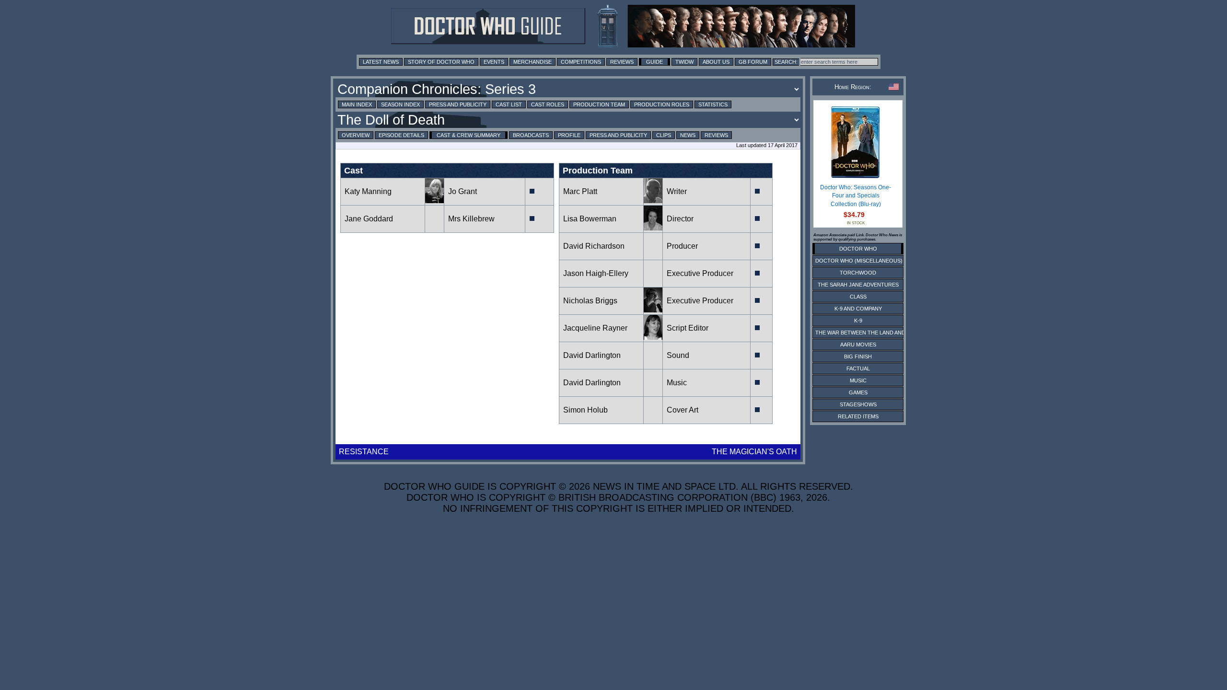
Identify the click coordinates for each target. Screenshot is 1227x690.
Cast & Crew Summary (468, 135)
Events (494, 62)
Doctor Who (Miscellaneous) (859, 261)
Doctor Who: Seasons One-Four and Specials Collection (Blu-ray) (855, 195)
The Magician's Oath (754, 452)
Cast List (509, 104)
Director (680, 219)
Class (858, 296)
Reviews (622, 62)
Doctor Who (858, 249)
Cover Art (682, 410)
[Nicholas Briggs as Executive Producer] (653, 310)
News (687, 135)
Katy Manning (368, 191)
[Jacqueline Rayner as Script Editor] (653, 337)
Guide (654, 62)
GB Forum (753, 62)
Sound (678, 355)
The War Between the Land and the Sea (872, 332)
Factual (858, 368)
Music (677, 383)
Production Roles (661, 104)
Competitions (581, 62)
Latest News (381, 62)
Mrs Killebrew (471, 219)
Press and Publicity (457, 104)
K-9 (858, 320)
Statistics (713, 104)
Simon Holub (585, 410)
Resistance (364, 452)
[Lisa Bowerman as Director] (653, 228)
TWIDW (684, 62)
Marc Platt (580, 191)
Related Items (858, 416)
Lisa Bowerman (589, 219)
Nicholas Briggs (590, 301)
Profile (569, 135)
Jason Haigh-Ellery (595, 273)
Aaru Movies (858, 344)
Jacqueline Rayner (595, 328)
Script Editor (687, 328)
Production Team (599, 104)
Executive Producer (701, 273)
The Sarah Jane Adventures (858, 285)
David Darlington (592, 355)
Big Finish (858, 356)
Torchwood (858, 273)
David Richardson (594, 246)
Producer (682, 246)
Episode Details (401, 135)
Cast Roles (547, 104)
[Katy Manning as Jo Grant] (434, 200)
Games (858, 392)
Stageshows (858, 404)
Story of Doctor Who (441, 62)
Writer (677, 191)
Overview (356, 135)
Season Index (400, 104)
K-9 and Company (858, 308)
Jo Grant (462, 191)
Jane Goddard (369, 219)
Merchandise (532, 62)
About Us (716, 62)
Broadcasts (531, 135)
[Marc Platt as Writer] (653, 200)
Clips (663, 135)
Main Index (357, 104)
